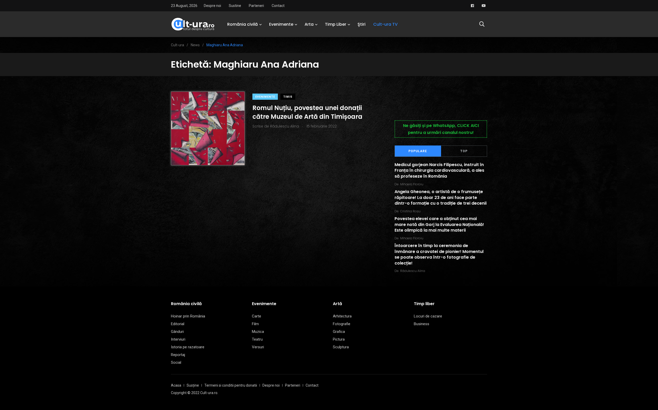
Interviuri (178, 339)
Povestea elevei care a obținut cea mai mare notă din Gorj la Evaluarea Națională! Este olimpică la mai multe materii (439, 224)
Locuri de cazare (428, 316)
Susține (193, 385)
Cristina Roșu (410, 211)
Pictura (339, 339)
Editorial (177, 324)
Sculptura (341, 347)
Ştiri (361, 24)
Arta (309, 24)
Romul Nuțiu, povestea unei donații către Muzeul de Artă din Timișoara (307, 112)
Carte (256, 316)
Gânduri (177, 331)
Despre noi (212, 6)
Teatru (257, 339)
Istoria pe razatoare (187, 347)
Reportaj (178, 354)
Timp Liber (335, 24)
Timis (288, 96)
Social (176, 362)
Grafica (339, 331)
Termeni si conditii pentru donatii (230, 385)
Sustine (235, 6)
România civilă (242, 24)
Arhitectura (342, 316)
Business (421, 324)
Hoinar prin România (188, 316)
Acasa (176, 385)
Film (255, 324)
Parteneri (256, 6)
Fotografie (341, 324)
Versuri (258, 347)
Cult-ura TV (385, 24)
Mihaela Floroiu (411, 184)
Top (464, 151)
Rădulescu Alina (412, 271)
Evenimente (281, 24)
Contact (278, 6)
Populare (417, 151)
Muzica (258, 331)
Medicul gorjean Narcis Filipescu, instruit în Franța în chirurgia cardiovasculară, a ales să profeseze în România (439, 170)
